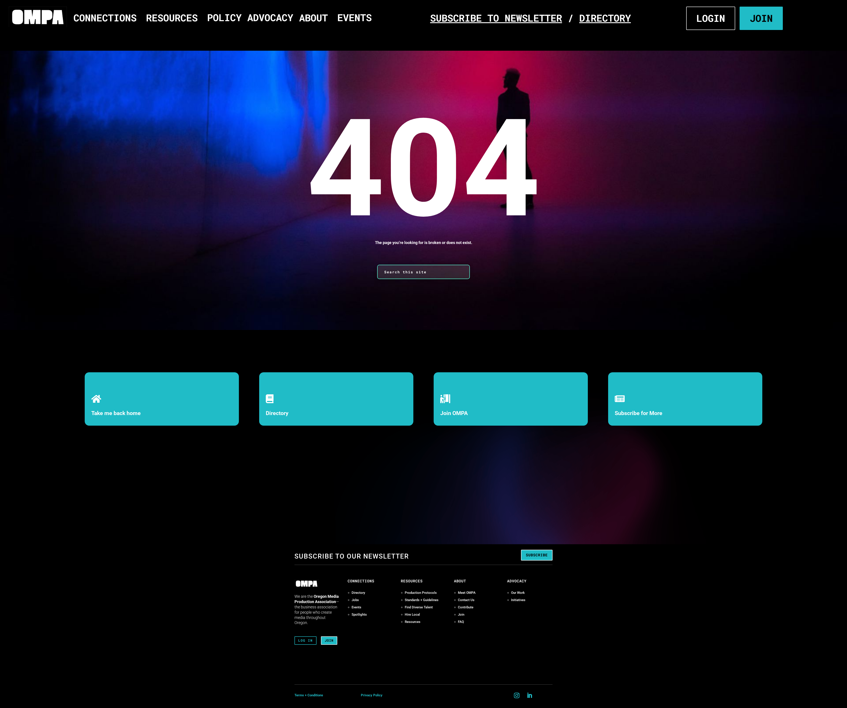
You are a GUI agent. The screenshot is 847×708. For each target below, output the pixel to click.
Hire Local (412, 615)
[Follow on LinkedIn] (529, 695)
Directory (277, 413)
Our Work (518, 593)
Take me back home (116, 413)
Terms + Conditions (308, 695)
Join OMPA (454, 413)
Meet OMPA (467, 593)
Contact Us (466, 600)
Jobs (355, 600)
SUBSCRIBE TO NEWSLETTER (496, 17)
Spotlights (359, 615)
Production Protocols (421, 593)
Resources (412, 622)
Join (461, 615)
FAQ (461, 622)
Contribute (465, 607)
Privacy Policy (371, 695)
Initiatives (518, 600)
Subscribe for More (638, 413)
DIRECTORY (605, 17)
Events (356, 607)
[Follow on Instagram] (516, 695)
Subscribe (537, 554)
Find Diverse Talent (419, 607)
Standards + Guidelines (421, 600)
